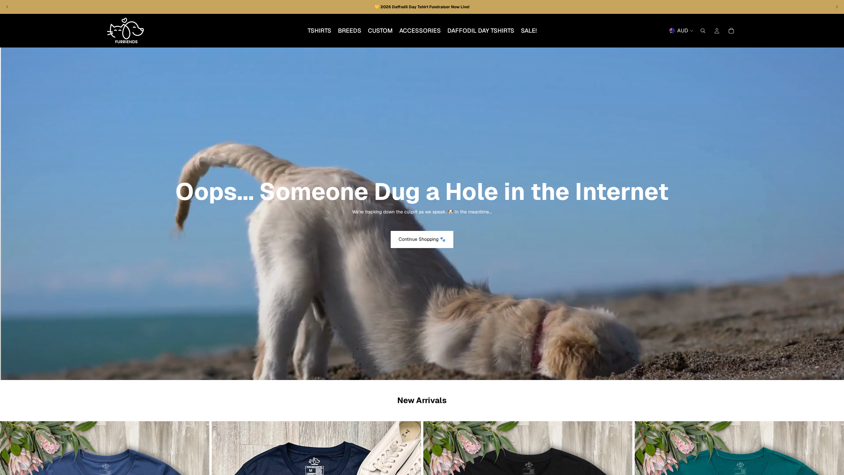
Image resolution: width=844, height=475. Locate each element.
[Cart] (731, 30)
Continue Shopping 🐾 (422, 239)
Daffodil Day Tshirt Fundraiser (421, 7)
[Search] (703, 30)
